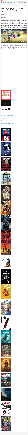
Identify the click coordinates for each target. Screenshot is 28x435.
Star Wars (17, 2)
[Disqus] (14, 62)
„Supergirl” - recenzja (3, 113)
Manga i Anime (21, 2)
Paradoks (25, 2)
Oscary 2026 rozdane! (4, 125)
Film (5, 2)
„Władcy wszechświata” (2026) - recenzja (6, 120)
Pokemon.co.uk (24, 50)
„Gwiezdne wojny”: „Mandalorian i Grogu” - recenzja (7, 115)
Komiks (8, 2)
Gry (14, 2)
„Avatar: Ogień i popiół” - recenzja (5, 118)
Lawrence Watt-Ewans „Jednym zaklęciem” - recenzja (7, 123)
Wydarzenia (11, 2)
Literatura (2, 2)
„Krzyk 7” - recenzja (3, 126)
